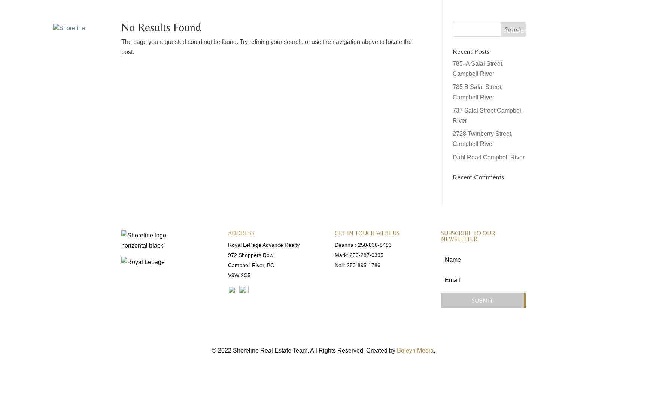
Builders (517, 31)
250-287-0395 (366, 255)
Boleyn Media (415, 350)
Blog (550, 31)
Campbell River (468, 31)
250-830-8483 (375, 245)
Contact (581, 31)
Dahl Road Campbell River (489, 157)
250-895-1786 (363, 265)
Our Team (418, 31)
